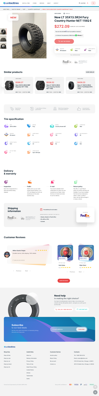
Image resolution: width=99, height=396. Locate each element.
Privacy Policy (30, 361)
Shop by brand (16, 9)
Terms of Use (30, 364)
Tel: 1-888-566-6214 (79, 355)
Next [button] (26, 271)
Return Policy (53, 358)
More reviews (64, 280)
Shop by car (7, 361)
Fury (24, 9)
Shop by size (7, 358)
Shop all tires (7, 355)
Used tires (6, 9)
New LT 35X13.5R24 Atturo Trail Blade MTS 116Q (84, 86)
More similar (90, 72)
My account (53, 361)
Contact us (53, 364)
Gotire (28, 378)
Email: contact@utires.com (80, 358)
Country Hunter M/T (34, 9)
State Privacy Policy (32, 367)
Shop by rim (7, 367)
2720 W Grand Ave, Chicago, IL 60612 (83, 361)
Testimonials (30, 375)
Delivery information (32, 358)
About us (29, 355)
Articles (28, 372)
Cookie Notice (30, 370)
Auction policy (53, 355)
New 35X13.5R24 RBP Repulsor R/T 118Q (23, 86)
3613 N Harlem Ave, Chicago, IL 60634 (84, 364)
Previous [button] (18, 271)
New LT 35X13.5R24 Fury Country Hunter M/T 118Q (53, 86)
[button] (3, 85)
